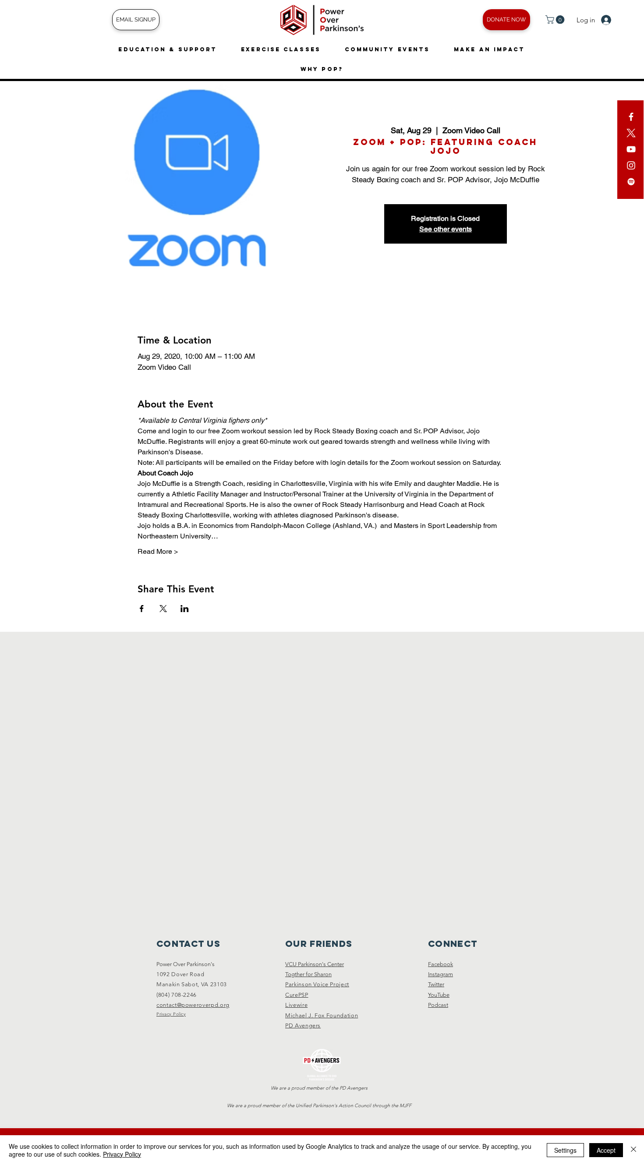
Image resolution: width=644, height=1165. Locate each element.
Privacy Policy (122, 1154)
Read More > (158, 551)
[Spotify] (631, 181)
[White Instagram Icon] (631, 165)
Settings (565, 1150)
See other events (445, 229)
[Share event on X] (163, 608)
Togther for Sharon (308, 974)
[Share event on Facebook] (142, 608)
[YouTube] (631, 149)
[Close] (633, 1150)
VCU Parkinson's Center (314, 964)
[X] (631, 132)
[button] (555, 19)
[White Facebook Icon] (631, 116)
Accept (606, 1150)
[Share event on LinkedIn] (184, 608)
